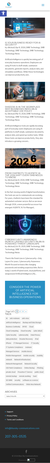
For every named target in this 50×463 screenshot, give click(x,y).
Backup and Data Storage (32, 322)
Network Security (31, 364)
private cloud (10, 372)
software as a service (30, 380)
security (17, 380)
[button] (3, 13)
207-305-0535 (15, 436)
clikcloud (10, 47)
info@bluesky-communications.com (22, 428)
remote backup (11, 376)
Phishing (40, 368)
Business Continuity (13, 327)
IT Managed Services (21, 343)
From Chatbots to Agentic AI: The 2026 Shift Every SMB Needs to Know (24, 175)
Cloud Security (26, 331)
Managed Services (12, 351)
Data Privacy (35, 335)
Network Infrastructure (22, 360)
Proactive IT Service (25, 372)
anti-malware (15, 318)
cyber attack (37, 331)
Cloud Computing (12, 331)
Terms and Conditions (15, 420)
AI (6, 318)
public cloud (39, 372)
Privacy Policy (12, 416)
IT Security (35, 343)
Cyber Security (11, 335)
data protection (11, 339)
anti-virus (25, 318)
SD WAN (9, 380)
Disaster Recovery (26, 339)
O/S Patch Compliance (14, 368)
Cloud (31, 327)
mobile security (28, 356)
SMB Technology (33, 47)
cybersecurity (23, 335)
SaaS (35, 376)
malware (28, 347)
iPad (36, 339)
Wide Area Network (33, 384)
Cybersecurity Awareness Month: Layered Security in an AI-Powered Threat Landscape (25, 241)
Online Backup (29, 368)
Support (10, 412)
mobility (40, 356)
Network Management (14, 364)
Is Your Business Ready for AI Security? (23, 44)
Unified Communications (15, 384)
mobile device (27, 351)
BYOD (25, 327)
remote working (25, 376)
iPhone (8, 343)
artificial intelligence (13, 322)
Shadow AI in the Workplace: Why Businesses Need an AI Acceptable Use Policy (22, 109)
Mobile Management (13, 356)
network (9, 360)
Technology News (12, 54)
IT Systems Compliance (14, 347)
